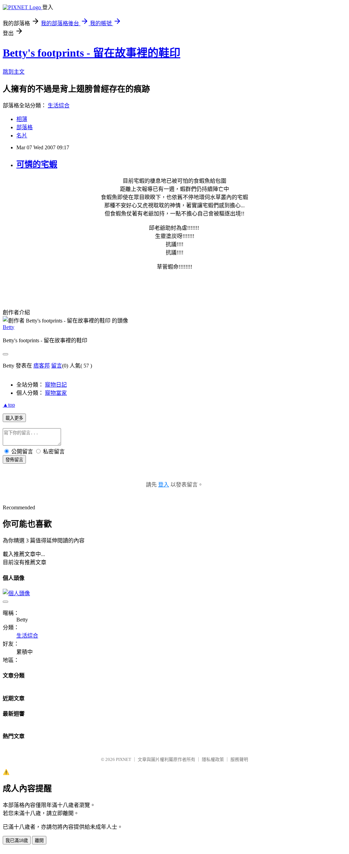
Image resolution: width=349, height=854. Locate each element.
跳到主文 (14, 72)
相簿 (21, 119)
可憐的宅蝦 (36, 164)
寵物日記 (56, 385)
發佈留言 (14, 459)
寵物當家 (56, 393)
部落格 (24, 127)
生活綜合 (59, 105)
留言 (56, 366)
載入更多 (14, 418)
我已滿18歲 (16, 840)
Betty (8, 327)
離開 (39, 840)
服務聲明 (239, 759)
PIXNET (123, 759)
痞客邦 (41, 366)
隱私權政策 (213, 759)
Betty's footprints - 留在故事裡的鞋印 (91, 53)
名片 (21, 135)
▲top (9, 405)
